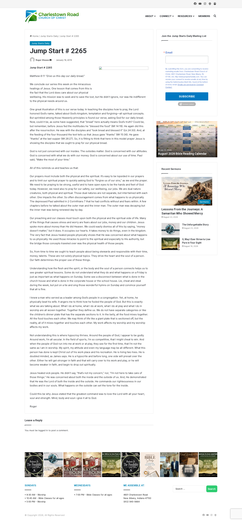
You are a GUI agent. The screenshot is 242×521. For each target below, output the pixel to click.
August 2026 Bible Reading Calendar (182, 153)
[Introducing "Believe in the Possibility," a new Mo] (130, 464)
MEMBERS (204, 16)
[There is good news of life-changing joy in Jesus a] (169, 464)
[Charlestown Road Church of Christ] (52, 17)
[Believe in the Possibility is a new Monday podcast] (34, 464)
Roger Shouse (42, 60)
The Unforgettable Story (195, 224)
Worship (42, 494)
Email (168, 52)
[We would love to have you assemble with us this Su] (53, 464)
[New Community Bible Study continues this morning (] (150, 464)
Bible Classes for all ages (51, 498)
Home (35, 36)
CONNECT (165, 16)
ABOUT (149, 16)
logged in (43, 430)
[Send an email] (51, 60)
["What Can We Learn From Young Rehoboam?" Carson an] (72, 464)
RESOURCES (185, 16)
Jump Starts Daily (49, 36)
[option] (186, 139)
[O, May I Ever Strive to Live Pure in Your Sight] (170, 244)
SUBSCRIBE (187, 96)
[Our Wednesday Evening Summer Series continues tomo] (111, 464)
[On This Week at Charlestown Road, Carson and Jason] (92, 464)
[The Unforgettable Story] (170, 229)
